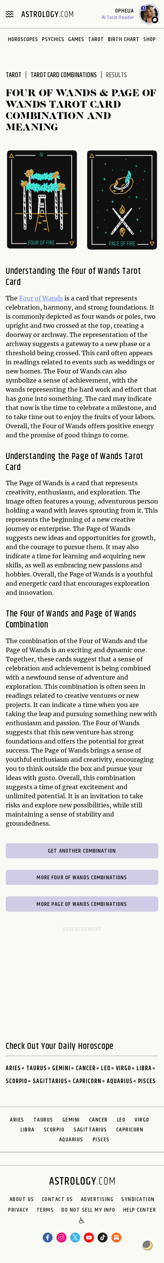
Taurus (36, 1068)
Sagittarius (50, 1081)
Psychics (53, 39)
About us (22, 1199)
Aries (13, 1068)
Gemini (61, 1068)
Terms (45, 1210)
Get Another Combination (82, 851)
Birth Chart (124, 39)
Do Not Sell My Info (88, 1210)
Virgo (123, 1068)
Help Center (139, 1210)
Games (76, 39)
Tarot (96, 39)
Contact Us (57, 1199)
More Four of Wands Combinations (82, 877)
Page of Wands (97, 456)
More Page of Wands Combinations (82, 904)
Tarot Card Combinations (64, 75)
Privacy (18, 1210)
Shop (149, 39)
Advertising (97, 1199)
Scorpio (16, 1081)
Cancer (86, 1068)
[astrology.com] (47, 14)
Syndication (138, 1199)
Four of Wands (41, 298)
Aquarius (120, 1081)
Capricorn (87, 1081)
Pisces (147, 1081)
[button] (82, 1221)
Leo (106, 1068)
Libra (144, 1068)
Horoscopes (23, 39)
